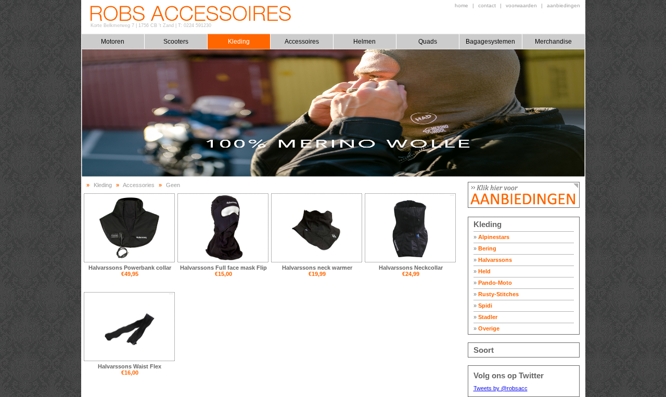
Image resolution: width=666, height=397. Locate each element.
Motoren (112, 41)
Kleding (239, 41)
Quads (427, 41)
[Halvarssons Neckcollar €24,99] (410, 227)
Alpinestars (491, 237)
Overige (486, 328)
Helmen (364, 41)
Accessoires (302, 41)
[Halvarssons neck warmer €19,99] (316, 227)
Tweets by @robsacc (500, 388)
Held (482, 271)
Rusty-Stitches (496, 294)
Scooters (175, 41)
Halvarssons (492, 260)
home (461, 5)
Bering (484, 248)
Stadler (485, 317)
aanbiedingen (563, 5)
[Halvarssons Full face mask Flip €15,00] (222, 227)
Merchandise (553, 41)
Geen (173, 185)
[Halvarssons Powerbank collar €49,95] (129, 227)
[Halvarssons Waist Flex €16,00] (129, 326)
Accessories (139, 185)
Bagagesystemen (490, 41)
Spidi (482, 305)
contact (487, 5)
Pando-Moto (492, 283)
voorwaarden (521, 5)
